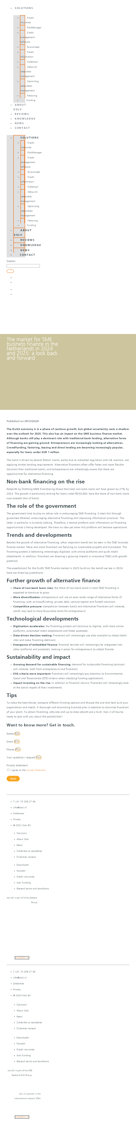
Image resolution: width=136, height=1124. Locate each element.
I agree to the (28, 770)
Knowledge (25, 119)
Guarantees (33, 47)
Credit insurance (27, 20)
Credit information (27, 54)
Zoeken (11, 261)
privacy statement (36, 770)
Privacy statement (17, 765)
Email (10, 742)
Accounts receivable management (28, 71)
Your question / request (21, 757)
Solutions (24, 8)
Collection (32, 62)
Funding (31, 100)
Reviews (22, 114)
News (19, 123)
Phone (11, 749)
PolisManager (34, 28)
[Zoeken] (10, 271)
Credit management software (27, 37)
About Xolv (23, 232)
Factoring (32, 96)
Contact (22, 128)
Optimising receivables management (29, 86)
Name (10, 734)
